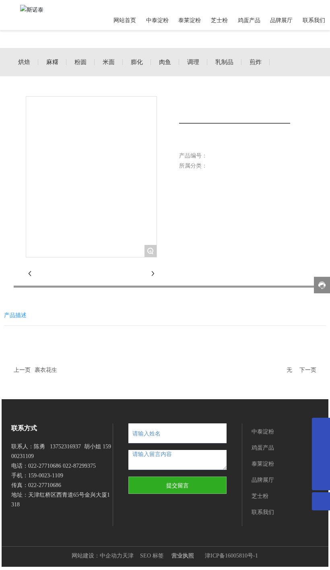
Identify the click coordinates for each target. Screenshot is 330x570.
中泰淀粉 (263, 431)
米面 (109, 62)
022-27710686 (44, 466)
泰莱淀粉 (263, 463)
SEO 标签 (152, 556)
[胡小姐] (321, 445)
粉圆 (80, 62)
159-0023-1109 (46, 476)
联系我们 (263, 511)
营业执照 (182, 555)
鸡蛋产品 (263, 447)
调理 (193, 62)
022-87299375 (79, 466)
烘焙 (24, 62)
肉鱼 (165, 62)
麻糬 (52, 62)
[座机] (321, 463)
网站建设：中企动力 (97, 556)
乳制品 (224, 62)
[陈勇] (321, 427)
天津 (128, 556)
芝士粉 (260, 495)
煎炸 (256, 62)
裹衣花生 (46, 370)
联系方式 (24, 428)
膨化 (137, 62)
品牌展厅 (263, 479)
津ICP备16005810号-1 (231, 556)
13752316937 (65, 447)
